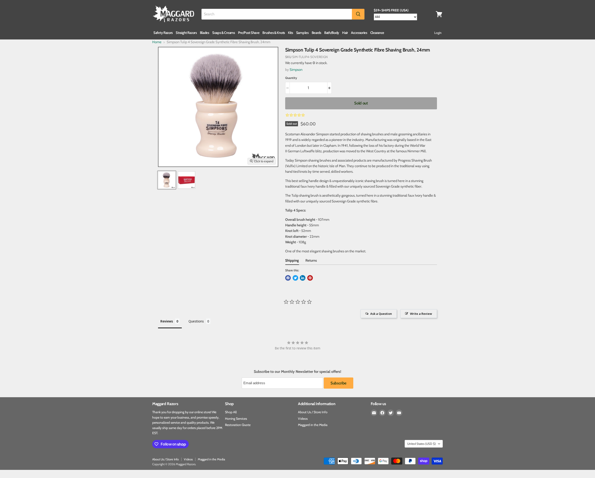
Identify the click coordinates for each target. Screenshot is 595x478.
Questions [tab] (196, 321)
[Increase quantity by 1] (329, 88)
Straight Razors (186, 33)
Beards (316, 33)
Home (157, 42)
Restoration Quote (238, 425)
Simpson (296, 70)
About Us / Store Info (312, 412)
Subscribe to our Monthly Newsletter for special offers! (297, 372)
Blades (204, 33)
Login (438, 33)
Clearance (377, 33)
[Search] (358, 14)
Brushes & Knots (273, 33)
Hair (345, 33)
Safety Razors (163, 33)
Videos (303, 418)
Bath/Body (331, 33)
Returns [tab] (311, 260)
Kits (290, 33)
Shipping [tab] (292, 260)
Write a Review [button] (421, 314)
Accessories (359, 33)
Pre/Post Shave (249, 33)
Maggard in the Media (312, 425)
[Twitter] (390, 413)
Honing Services (236, 418)
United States (421, 443)
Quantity (291, 78)
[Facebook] (382, 413)
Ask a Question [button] (381, 314)
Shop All (231, 412)
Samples (302, 33)
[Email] (374, 413)
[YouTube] (399, 413)
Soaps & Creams (223, 33)
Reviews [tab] (166, 321)
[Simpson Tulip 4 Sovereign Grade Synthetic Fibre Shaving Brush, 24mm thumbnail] (167, 180)
